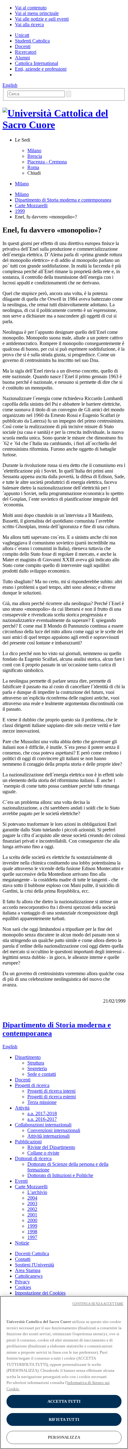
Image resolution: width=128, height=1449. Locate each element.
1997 (32, 1237)
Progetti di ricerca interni (51, 1091)
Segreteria (37, 1068)
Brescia (34, 156)
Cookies (23, 1287)
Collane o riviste (43, 1153)
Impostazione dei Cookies (40, 1293)
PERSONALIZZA (64, 1437)
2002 (32, 1209)
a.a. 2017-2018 (42, 1113)
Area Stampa (27, 1270)
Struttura (35, 1062)
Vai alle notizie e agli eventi (42, 19)
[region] (64, 1372)
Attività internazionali (48, 1136)
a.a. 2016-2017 (42, 1119)
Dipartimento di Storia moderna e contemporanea (63, 200)
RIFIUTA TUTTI (64, 1419)
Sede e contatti (41, 1074)
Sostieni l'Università (34, 1264)
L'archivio (37, 1192)
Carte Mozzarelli (31, 205)
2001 (32, 1214)
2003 (32, 1203)
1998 (32, 1231)
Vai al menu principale (37, 13)
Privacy (22, 1281)
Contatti (22, 1259)
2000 (32, 1220)
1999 (20, 211)
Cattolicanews (29, 1276)
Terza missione (42, 1102)
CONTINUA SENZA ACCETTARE (97, 1304)
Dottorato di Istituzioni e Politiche (60, 1175)
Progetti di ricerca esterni (51, 1096)
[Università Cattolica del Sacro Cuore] (64, 124)
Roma (33, 167)
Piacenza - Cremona (47, 161)
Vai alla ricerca (29, 24)
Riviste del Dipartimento (51, 1147)
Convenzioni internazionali (53, 1130)
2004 (32, 1198)
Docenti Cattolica (32, 1253)
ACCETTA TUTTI (64, 1401)
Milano (34, 150)
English (9, 85)
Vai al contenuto (31, 7)
